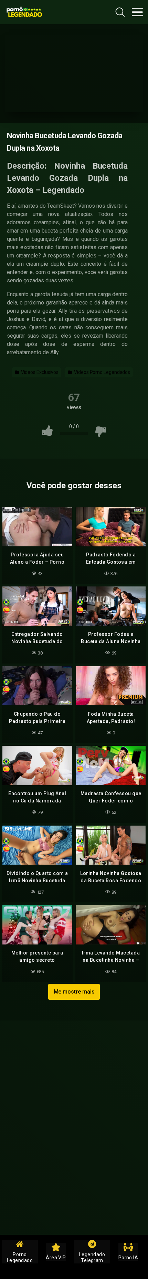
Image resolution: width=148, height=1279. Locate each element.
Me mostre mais (74, 991)
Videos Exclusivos (39, 372)
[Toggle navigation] (137, 12)
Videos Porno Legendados (101, 372)
